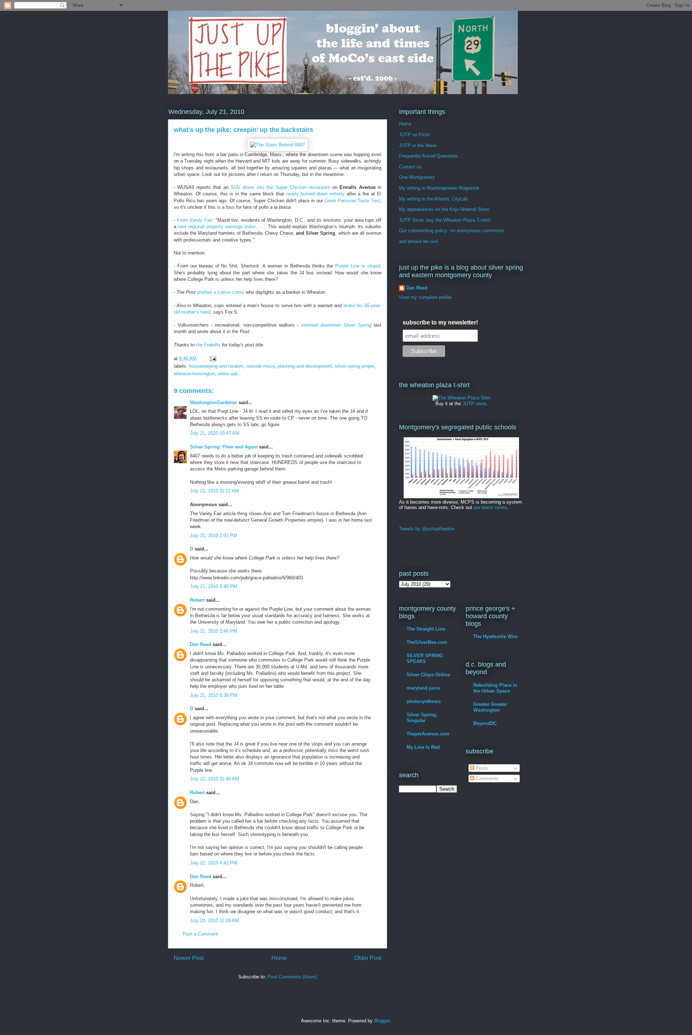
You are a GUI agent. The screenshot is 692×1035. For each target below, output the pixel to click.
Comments (486, 778)
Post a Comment (200, 934)
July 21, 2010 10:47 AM (214, 433)
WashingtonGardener (213, 402)
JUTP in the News (418, 145)
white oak (228, 373)
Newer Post (189, 958)
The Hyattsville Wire (495, 636)
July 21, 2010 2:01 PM (213, 535)
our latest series (490, 507)
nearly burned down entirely (315, 193)
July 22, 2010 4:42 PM (213, 863)
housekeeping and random (216, 366)
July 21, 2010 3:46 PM (213, 631)
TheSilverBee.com (427, 642)
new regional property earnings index (217, 226)
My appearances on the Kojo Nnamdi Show (444, 209)
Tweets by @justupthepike (426, 528)
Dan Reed (200, 644)
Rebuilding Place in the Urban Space (495, 688)
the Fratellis (208, 345)
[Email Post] (212, 358)
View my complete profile (425, 297)
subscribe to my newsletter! (440, 322)
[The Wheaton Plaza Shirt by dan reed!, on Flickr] (461, 398)
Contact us (410, 166)
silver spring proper (354, 366)
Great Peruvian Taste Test (352, 200)
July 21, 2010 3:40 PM (213, 586)
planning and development (305, 366)
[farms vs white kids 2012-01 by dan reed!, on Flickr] (461, 496)
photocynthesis (424, 701)
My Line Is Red (423, 747)
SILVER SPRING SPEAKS (425, 658)
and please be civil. (419, 241)
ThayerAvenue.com (428, 734)
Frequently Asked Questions (428, 156)
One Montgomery (417, 177)
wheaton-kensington (194, 373)
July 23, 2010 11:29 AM (214, 920)
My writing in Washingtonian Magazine (439, 188)
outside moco (261, 366)
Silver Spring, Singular (422, 717)
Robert (197, 600)
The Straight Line (426, 629)
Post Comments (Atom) (292, 976)
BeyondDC (485, 723)
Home (279, 958)
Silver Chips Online (428, 674)
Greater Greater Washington (490, 707)
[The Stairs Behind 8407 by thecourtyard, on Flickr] (277, 144)
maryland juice (423, 688)
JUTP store (474, 403)
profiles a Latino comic (220, 292)
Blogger (382, 1020)
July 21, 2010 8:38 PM (213, 695)
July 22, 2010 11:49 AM (214, 779)
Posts (481, 768)
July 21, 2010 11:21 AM (214, 491)
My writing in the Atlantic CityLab (433, 199)
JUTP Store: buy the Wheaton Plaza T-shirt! (445, 220)
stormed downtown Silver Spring (336, 325)
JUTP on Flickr (414, 134)
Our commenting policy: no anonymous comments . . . (456, 230)
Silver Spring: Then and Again (224, 447)
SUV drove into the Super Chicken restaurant (280, 187)
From (194, 220)
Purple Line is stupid (357, 266)
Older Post (367, 958)
